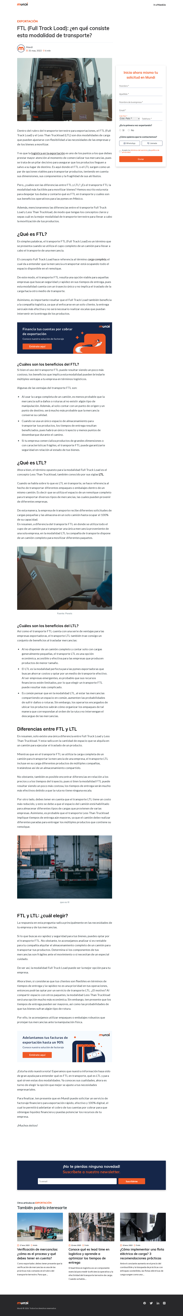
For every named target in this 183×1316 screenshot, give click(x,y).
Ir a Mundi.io (160, 4)
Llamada (153, 143)
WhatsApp (130, 143)
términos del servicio (139, 150)
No (132, 130)
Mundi (29, 47)
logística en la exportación (48, 153)
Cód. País (122, 116)
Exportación (27, 21)
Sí (123, 130)
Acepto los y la (140, 151)
